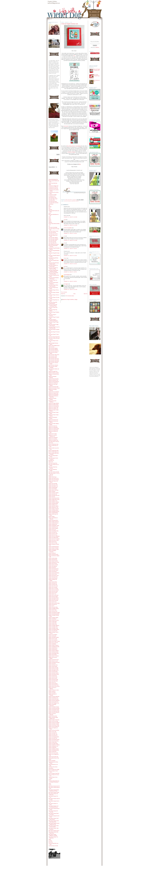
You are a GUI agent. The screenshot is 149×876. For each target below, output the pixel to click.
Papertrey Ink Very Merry (53, 438)
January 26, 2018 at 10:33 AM (70, 289)
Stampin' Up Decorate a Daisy (54, 549)
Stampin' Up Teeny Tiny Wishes (54, 722)
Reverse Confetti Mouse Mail (53, 450)
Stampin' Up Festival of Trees (54, 575)
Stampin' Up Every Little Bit (53, 564)
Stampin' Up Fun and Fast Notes (54, 603)
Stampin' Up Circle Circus (53, 534)
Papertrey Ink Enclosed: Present (54, 388)
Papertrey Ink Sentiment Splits (54, 428)
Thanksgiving (51, 768)
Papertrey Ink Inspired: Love (53, 408)
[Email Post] (77, 199)
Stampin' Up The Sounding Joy (54, 726)
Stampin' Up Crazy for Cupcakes (54, 538)
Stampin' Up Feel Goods (53, 574)
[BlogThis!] (79, 199)
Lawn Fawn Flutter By (52, 232)
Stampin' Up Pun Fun (52, 682)
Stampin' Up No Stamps (53, 654)
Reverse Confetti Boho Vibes (53, 444)
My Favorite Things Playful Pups (54, 336)
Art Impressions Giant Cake (53, 188)
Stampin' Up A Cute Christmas (54, 479)
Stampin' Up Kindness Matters (54, 637)
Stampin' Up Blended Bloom (53, 512)
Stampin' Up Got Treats (53, 609)
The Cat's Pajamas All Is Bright (54, 769)
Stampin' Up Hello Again (53, 621)
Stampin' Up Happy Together (53, 617)
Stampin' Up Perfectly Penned (54, 674)
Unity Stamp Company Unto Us (54, 830)
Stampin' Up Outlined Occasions (54, 662)
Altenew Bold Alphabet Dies (53, 179)
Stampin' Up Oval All (52, 663)
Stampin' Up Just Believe (53, 634)
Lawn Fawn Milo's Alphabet (53, 237)
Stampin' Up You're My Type (53, 756)
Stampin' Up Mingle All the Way (54, 646)
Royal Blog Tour (51, 460)
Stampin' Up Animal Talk (53, 494)
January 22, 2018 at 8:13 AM (70, 255)
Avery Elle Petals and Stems (53, 202)
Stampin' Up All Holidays (53, 488)
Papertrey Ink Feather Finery (53, 393)
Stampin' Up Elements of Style (54, 562)
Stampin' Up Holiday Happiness (54, 625)
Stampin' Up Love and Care (53, 642)
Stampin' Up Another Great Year (54, 495)
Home (74, 293)
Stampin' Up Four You (52, 593)
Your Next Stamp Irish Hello (53, 845)
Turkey (50, 783)
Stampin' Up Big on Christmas (54, 508)
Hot (49, 226)
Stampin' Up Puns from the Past (54, 686)
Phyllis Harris (51, 442)
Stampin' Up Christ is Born (53, 533)
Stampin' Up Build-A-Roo (53, 524)
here (74, 55)
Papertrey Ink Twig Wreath (53, 437)
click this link (66, 126)
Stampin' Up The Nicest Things (54, 725)
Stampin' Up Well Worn (52, 747)
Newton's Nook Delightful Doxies (54, 345)
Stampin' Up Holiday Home (53, 626)
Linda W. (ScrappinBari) (68, 227)
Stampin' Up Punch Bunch (53, 683)
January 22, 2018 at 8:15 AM (70, 263)
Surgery (50, 759)
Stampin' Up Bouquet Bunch (53, 520)
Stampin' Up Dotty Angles (53, 558)
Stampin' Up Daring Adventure (54, 546)
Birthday (50, 206)
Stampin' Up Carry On (52, 529)
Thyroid (50, 779)
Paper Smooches (51, 346)
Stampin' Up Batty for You (53, 504)
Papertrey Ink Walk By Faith (53, 440)
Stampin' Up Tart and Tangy (53, 721)
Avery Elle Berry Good (52, 197)
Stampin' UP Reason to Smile (54, 690)
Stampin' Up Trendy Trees (53, 734)
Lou (64, 236)
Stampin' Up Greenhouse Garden (54, 612)
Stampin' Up (51, 475)
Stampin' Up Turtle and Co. (53, 735)
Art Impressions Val (52, 196)
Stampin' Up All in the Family (53, 490)
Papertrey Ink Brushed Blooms (54, 381)
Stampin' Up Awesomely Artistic (54, 498)
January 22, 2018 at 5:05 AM (70, 248)
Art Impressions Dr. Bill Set (53, 187)
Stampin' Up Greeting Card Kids (54, 613)
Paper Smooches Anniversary (54, 350)
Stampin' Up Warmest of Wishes (54, 744)
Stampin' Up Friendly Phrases (54, 597)
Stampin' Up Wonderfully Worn (54, 750)
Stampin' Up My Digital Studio (54, 653)
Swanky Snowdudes (52, 760)
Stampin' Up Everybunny (53, 566)
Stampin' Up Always (52, 491)
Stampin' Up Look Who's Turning (54, 641)
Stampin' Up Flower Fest (53, 583)
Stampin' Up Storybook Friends (54, 709)
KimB (65, 266)
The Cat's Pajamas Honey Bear (54, 773)
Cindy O (65, 258)
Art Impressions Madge (52, 194)
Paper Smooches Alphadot (53, 348)
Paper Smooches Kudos (53, 357)
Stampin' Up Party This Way (53, 667)
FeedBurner (97, 47)
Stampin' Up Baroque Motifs (53, 503)
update (50, 839)
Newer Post (63, 293)
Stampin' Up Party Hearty (53, 666)
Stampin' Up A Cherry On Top (53, 478)
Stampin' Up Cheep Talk (53, 532)
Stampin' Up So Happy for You (54, 703)
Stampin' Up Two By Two (53, 738)
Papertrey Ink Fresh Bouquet (53, 394)
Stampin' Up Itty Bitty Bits (53, 630)
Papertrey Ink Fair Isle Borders (54, 391)
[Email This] (78, 199)
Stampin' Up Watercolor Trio (53, 746)
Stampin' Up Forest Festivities (54, 589)
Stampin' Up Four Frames (53, 592)
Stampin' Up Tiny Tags (52, 731)
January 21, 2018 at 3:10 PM (70, 233)
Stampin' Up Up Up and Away (53, 740)
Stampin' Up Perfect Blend (53, 671)
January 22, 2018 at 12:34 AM (70, 240)
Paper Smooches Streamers (53, 365)
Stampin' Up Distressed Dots (53, 554)
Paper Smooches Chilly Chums (54, 354)
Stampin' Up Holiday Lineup (53, 628)
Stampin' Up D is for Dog (53, 542)
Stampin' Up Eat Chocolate (53, 560)
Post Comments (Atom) (70, 295)
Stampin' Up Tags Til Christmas (54, 719)
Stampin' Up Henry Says (53, 624)
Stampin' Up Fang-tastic (53, 571)
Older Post (85, 293)
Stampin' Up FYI (51, 605)
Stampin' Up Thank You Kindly (54, 723)
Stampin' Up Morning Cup (53, 649)
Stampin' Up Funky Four (53, 604)
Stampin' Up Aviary (52, 496)
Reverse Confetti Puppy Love (53, 451)
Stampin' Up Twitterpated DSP (54, 736)
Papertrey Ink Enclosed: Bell (53, 386)
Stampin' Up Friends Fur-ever (53, 599)
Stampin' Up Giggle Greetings (54, 608)
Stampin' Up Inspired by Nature (54, 629)
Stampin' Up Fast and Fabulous (54, 572)
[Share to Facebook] (81, 199)
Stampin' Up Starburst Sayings (54, 706)
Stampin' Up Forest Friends (53, 591)
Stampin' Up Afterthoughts (53, 487)
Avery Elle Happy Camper (53, 198)
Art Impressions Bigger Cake (53, 185)
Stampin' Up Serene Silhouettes (54, 696)
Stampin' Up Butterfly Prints (53, 526)
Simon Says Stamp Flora (53, 463)
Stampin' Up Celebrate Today (53, 530)
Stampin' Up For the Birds (53, 587)
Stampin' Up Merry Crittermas (54, 645)
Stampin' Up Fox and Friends (53, 595)
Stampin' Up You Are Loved (53, 752)
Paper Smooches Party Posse (54, 358)
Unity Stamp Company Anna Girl (54, 786)
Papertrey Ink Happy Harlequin (54, 403)
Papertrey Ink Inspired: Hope (53, 407)
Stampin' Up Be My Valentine (53, 506)
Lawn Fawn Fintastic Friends (53, 231)
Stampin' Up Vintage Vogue (53, 743)
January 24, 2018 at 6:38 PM (70, 281)
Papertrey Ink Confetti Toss (53, 382)
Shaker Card (51, 461)
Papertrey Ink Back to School (54, 372)
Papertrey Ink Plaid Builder (53, 427)
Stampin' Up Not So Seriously (54, 655)
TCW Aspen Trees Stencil (53, 766)
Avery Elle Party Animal (53, 201)
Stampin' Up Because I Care (53, 507)
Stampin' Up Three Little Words (54, 730)
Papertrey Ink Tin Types (53, 433)
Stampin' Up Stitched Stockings (54, 708)
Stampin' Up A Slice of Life (53, 484)
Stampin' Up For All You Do (53, 585)
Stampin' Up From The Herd (53, 600)
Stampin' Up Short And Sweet (54, 699)
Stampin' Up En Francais (53, 563)
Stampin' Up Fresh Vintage (53, 596)
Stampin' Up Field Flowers (53, 578)
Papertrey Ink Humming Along (54, 405)
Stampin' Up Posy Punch (53, 678)
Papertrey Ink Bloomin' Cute (53, 380)
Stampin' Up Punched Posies (53, 684)
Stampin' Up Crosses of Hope (54, 540)
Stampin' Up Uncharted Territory (54, 739)
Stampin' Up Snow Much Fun (53, 701)
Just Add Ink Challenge (71, 152)
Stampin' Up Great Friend (53, 611)
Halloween (50, 222)
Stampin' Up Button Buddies (53, 528)
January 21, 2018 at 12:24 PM (70, 225)
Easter (50, 213)
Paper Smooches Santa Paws (54, 361)
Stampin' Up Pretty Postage (53, 679)
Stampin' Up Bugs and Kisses (54, 521)
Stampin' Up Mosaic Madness (54, 650)
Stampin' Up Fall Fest (52, 567)
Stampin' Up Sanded (52, 692)
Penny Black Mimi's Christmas (54, 441)
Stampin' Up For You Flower (53, 588)
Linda (65, 219)
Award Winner (51, 204)
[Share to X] (80, 199)
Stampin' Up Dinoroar (52, 553)
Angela (50, 184)
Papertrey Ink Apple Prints (53, 371)
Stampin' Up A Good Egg (53, 483)
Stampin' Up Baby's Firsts (53, 500)
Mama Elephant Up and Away (54, 244)
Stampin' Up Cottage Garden (53, 537)
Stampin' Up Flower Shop (53, 584)
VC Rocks (50, 840)
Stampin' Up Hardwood (52, 618)
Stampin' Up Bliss (52, 516)
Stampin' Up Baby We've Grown (54, 499)
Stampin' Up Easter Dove (53, 559)
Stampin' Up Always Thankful (53, 492)
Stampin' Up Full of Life (52, 601)
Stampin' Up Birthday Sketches (54, 511)
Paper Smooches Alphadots (53, 349)
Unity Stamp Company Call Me (54, 792)
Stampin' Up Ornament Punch (54, 659)
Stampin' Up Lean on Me (53, 638)
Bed (49, 205)
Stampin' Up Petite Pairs (53, 675)
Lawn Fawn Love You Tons (53, 233)
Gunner (50, 219)
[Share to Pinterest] (83, 199)
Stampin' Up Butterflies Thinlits (54, 525)
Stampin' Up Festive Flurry (53, 576)
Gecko (50, 218)
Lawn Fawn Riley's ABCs (53, 240)
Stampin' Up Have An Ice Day (54, 620)
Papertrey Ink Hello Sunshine (53, 404)
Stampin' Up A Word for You (53, 486)
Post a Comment (64, 292)
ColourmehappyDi (67, 274)
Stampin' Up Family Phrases (53, 570)
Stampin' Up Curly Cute (52, 541)
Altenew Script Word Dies (53, 183)
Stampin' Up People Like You (53, 670)
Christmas (50, 209)
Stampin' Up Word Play (52, 751)
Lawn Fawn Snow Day (52, 241)
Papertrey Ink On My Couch (53, 419)
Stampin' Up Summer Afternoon (54, 712)
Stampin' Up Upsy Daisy (53, 742)
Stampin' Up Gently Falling (53, 607)
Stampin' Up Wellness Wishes (54, 748)
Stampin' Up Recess (52, 691)
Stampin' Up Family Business (54, 568)
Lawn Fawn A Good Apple (53, 227)
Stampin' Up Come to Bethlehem (54, 536)
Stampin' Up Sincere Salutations (54, 700)
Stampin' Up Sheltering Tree (53, 697)
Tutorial (50, 784)
